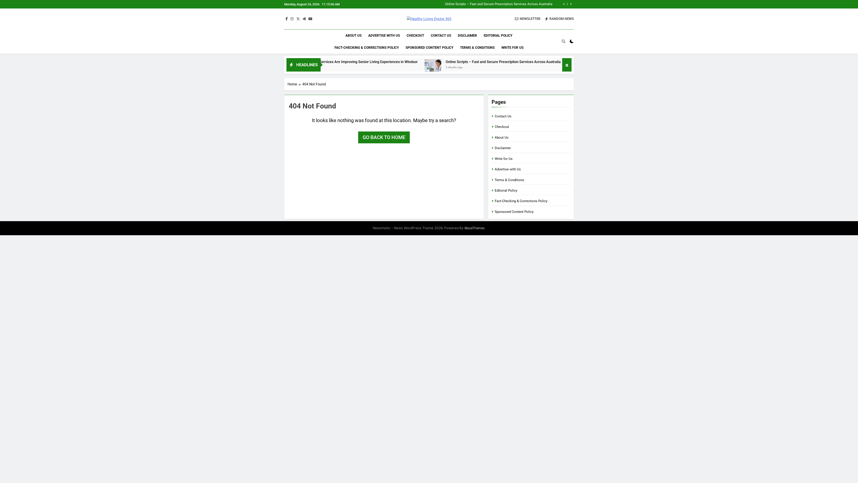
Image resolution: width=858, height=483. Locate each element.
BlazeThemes (475, 228)
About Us (353, 36)
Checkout (415, 36)
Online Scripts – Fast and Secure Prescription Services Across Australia (498, 4)
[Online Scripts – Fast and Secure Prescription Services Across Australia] (408, 67)
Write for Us (512, 48)
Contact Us (441, 36)
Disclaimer (467, 36)
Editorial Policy (498, 36)
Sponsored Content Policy (429, 48)
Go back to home (384, 137)
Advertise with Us (384, 36)
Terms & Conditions (477, 48)
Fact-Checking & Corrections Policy (366, 48)
